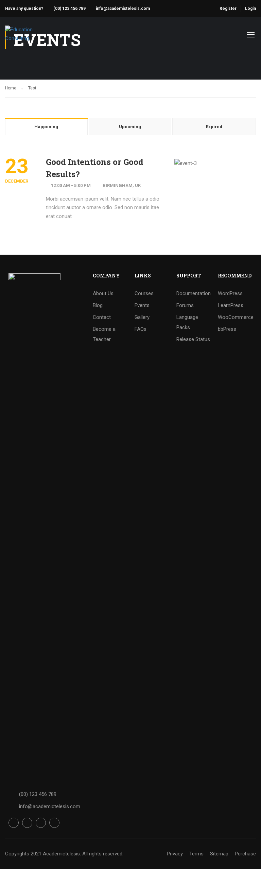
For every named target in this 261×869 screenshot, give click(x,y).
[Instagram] (41, 823)
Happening (46, 126)
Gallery (142, 317)
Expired (214, 126)
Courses (144, 293)
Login (250, 8)
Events (142, 305)
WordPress (230, 293)
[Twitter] (27, 823)
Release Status (193, 339)
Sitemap (219, 854)
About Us (103, 293)
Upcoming (130, 126)
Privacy (175, 854)
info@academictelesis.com (123, 8)
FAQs (140, 329)
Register (228, 8)
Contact (102, 317)
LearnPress (230, 305)
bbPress (227, 329)
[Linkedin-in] (54, 823)
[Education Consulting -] (31, 37)
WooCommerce (236, 317)
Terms (196, 854)
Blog (98, 305)
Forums (185, 305)
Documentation (193, 293)
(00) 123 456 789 (69, 8)
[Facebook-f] (13, 823)
